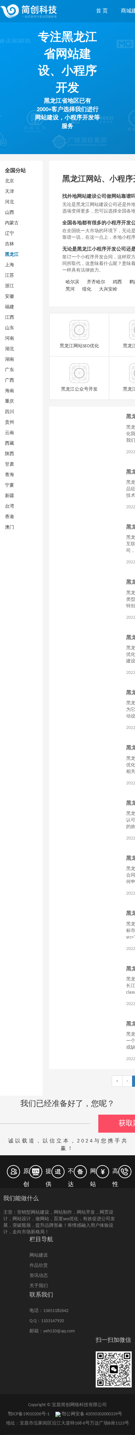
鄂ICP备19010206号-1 (28, 1414)
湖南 (9, 359)
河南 (9, 338)
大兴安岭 (108, 289)
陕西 (9, 454)
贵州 (9, 422)
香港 (9, 517)
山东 (9, 328)
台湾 (9, 506)
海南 (9, 391)
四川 (9, 412)
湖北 (9, 349)
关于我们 (38, 1285)
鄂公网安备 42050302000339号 (91, 1414)
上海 (9, 265)
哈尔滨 (72, 282)
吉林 (9, 244)
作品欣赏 (38, 1265)
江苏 (9, 275)
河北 (9, 202)
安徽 (9, 296)
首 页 (102, 11)
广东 (9, 370)
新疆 (9, 496)
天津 (9, 191)
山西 (9, 212)
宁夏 (9, 485)
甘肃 (9, 464)
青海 (9, 475)
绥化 (86, 289)
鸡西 (117, 282)
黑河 (70, 289)
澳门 (9, 527)
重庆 (9, 401)
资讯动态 (38, 1275)
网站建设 (38, 1255)
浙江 (9, 286)
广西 (9, 380)
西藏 (9, 443)
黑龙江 (12, 254)
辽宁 (9, 233)
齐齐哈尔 (96, 282)
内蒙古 (12, 223)
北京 (9, 181)
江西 (9, 317)
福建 (9, 307)
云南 (9, 433)
